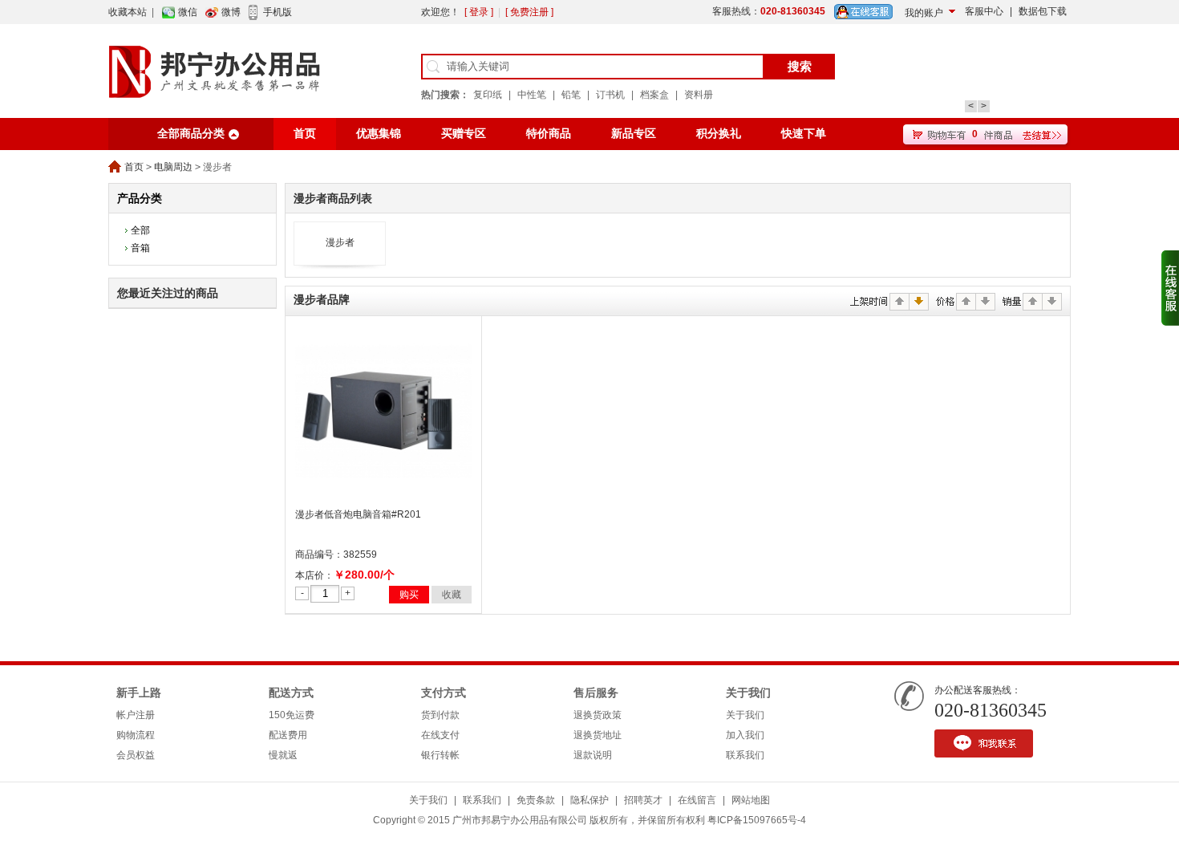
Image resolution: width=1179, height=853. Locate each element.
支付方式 (443, 693)
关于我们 (748, 693)
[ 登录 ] (478, 12)
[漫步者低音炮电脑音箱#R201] (383, 497)
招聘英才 (643, 800)
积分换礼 (718, 134)
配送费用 (288, 735)
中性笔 (531, 94)
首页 (305, 134)
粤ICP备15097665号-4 (756, 820)
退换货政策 (597, 715)
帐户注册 (135, 715)
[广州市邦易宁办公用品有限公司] (214, 114)
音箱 (140, 248)
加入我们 (745, 735)
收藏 (451, 594)
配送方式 (291, 693)
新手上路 (138, 693)
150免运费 (291, 715)
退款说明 (592, 755)
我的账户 (924, 12)
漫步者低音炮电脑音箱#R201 (358, 514)
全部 (140, 230)
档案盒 (654, 94)
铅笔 (571, 94)
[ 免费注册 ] (529, 12)
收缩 (1170, 288)
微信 (187, 12)
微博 (231, 12)
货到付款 (440, 715)
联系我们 (745, 755)
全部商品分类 (191, 134)
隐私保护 (589, 800)
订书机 (610, 94)
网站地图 (750, 800)
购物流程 (135, 735)
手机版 (277, 12)
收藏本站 (127, 12)
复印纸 (487, 94)
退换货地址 (597, 735)
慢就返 (283, 755)
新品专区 (633, 134)
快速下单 (803, 134)
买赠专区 (463, 134)
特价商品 (548, 134)
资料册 (698, 94)
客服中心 (984, 11)
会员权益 (135, 755)
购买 (409, 594)
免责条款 (536, 800)
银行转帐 (440, 755)
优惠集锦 (378, 134)
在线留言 (697, 800)
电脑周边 (173, 167)
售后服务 (595, 693)
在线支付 (440, 735)
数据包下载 (1043, 11)
